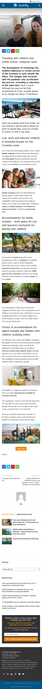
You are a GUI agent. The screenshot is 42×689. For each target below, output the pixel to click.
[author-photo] (21, 501)
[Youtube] (23, 674)
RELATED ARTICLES (8, 514)
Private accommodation (19, 683)
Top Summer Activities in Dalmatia (25, 539)
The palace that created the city (11, 479)
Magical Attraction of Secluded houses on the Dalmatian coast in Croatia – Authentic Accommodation (31, 481)
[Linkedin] (11, 674)
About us (30, 683)
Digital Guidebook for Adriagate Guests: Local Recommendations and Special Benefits (17, 590)
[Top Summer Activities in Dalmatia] (7, 541)
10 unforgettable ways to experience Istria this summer (21, 602)
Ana (21, 504)
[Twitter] (8, 51)
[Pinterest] (13, 51)
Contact (37, 683)
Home (2, 10)
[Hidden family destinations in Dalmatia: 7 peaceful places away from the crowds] (7, 531)
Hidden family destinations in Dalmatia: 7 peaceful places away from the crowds (25, 531)
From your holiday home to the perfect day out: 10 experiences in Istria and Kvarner (25, 522)
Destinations (7, 683)
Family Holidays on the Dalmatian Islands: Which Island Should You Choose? (20, 607)
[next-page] (6, 548)
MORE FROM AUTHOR (24, 514)
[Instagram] (7, 674)
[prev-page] (3, 548)
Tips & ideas (9, 10)
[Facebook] (4, 51)
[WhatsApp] (17, 51)
